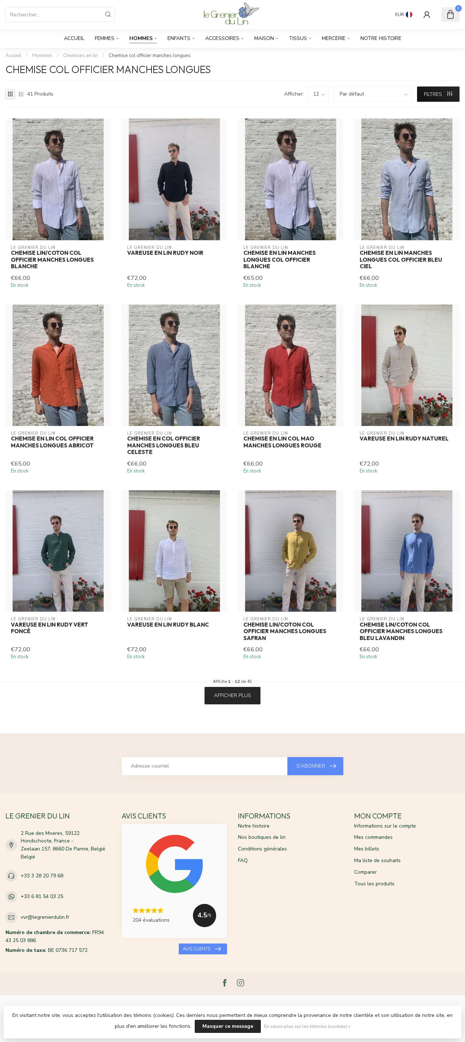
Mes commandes (373, 837)
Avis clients (196, 949)
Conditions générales (262, 848)
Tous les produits (374, 883)
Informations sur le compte (385, 825)
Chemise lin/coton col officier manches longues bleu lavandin (401, 631)
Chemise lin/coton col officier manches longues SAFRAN (284, 631)
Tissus (298, 38)
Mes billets (366, 848)
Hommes (141, 38)
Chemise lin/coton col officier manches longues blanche (52, 260)
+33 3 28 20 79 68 (42, 875)
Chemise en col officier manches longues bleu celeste (163, 445)
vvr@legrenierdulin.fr (45, 917)
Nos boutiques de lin (262, 837)
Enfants (178, 38)
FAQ (243, 860)
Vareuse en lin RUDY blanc (168, 624)
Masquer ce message (227, 1026)
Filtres (434, 94)
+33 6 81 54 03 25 (42, 896)
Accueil (74, 38)
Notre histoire (380, 38)
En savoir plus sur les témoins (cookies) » (307, 1026)
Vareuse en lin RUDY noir (165, 253)
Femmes (104, 38)
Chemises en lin (80, 55)
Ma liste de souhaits (377, 860)
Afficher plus (232, 695)
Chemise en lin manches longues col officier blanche (279, 260)
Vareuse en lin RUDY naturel (404, 438)
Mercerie (333, 38)
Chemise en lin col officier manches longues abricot (52, 441)
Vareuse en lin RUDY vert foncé (49, 628)
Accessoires (222, 38)
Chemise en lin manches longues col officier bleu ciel (401, 260)
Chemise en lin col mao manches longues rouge (282, 441)
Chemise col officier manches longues (150, 55)
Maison (264, 38)
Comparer (365, 872)
